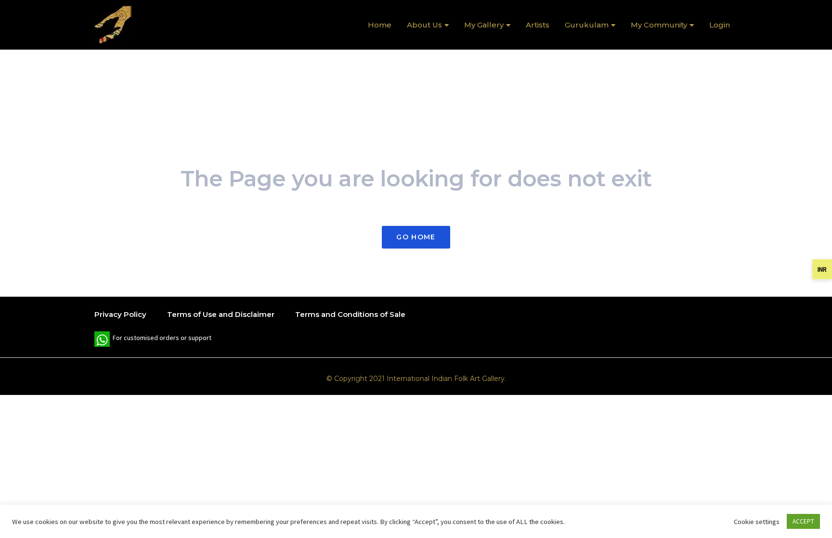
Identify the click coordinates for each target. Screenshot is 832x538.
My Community (659, 24)
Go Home (415, 237)
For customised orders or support (152, 340)
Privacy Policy (120, 314)
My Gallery (484, 24)
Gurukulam (587, 24)
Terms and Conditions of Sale (350, 314)
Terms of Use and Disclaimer (220, 314)
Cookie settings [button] (757, 521)
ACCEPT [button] (803, 521)
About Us (424, 24)
